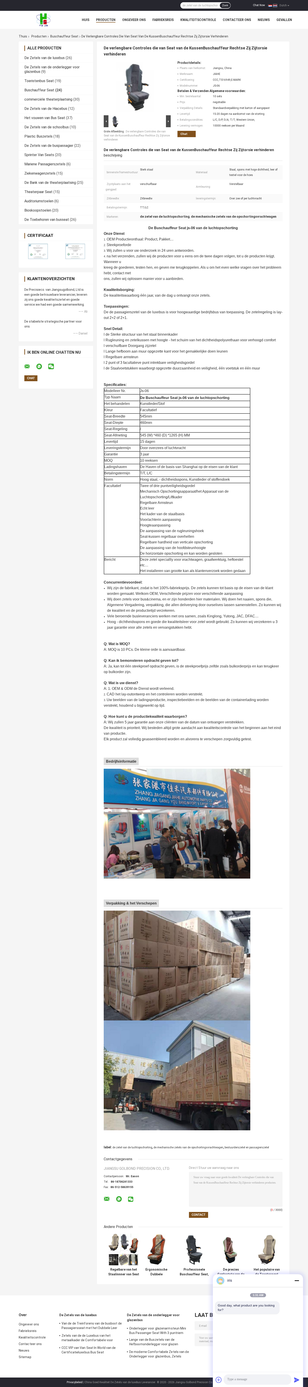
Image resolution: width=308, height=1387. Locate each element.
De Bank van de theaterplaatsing (50, 182)
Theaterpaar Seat (38, 192)
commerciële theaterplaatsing (48, 99)
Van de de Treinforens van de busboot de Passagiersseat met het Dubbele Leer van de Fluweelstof (92, 1326)
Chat (183, 134)
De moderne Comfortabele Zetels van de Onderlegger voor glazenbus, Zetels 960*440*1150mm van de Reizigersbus (159, 1354)
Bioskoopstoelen (37, 210)
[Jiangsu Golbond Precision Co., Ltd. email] (30, 366)
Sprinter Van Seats (39, 155)
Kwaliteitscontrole (198, 20)
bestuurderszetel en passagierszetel (247, 1147)
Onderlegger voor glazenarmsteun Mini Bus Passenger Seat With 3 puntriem (157, 1331)
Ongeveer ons (134, 20)
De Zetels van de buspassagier (48, 145)
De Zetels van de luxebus (44, 58)
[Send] (296, 1380)
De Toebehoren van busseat (46, 219)
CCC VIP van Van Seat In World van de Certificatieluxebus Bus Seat (89, 1350)
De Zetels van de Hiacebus (45, 108)
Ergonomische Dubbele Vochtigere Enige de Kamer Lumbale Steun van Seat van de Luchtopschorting (156, 1272)
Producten (105, 20)
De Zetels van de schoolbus (46, 127)
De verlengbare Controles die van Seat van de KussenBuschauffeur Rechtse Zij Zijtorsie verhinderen (137, 135)
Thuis (23, 36)
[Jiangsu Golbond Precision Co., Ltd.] (43, 20)
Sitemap (25, 1357)
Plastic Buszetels (38, 136)
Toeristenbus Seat (39, 81)
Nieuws (264, 20)
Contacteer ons (237, 20)
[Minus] (296, 1280)
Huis (85, 20)
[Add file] (219, 1380)
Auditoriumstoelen (38, 201)
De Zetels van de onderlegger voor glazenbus (153, 1317)
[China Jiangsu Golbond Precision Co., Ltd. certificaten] (37, 251)
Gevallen (284, 20)
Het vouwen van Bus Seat (44, 118)
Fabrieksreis (163, 20)
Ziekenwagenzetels (39, 173)
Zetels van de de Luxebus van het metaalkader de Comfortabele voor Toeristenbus (87, 1338)
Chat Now (259, 5)
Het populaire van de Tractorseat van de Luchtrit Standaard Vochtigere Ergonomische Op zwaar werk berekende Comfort (266, 1272)
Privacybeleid (75, 1382)
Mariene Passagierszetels (44, 164)
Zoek (225, 5)
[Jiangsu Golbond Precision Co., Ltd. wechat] (54, 366)
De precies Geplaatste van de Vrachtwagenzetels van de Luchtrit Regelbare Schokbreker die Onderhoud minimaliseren (231, 1272)
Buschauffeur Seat (64, 36)
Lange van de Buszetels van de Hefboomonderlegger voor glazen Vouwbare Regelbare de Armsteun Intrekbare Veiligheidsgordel (154, 1342)
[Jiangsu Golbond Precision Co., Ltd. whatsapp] (42, 366)
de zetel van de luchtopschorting (132, 1147)
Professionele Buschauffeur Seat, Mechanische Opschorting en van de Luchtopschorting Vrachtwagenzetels (194, 1272)
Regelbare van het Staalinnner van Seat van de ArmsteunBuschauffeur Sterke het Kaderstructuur (123, 1272)
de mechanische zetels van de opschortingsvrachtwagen (188, 1147)
